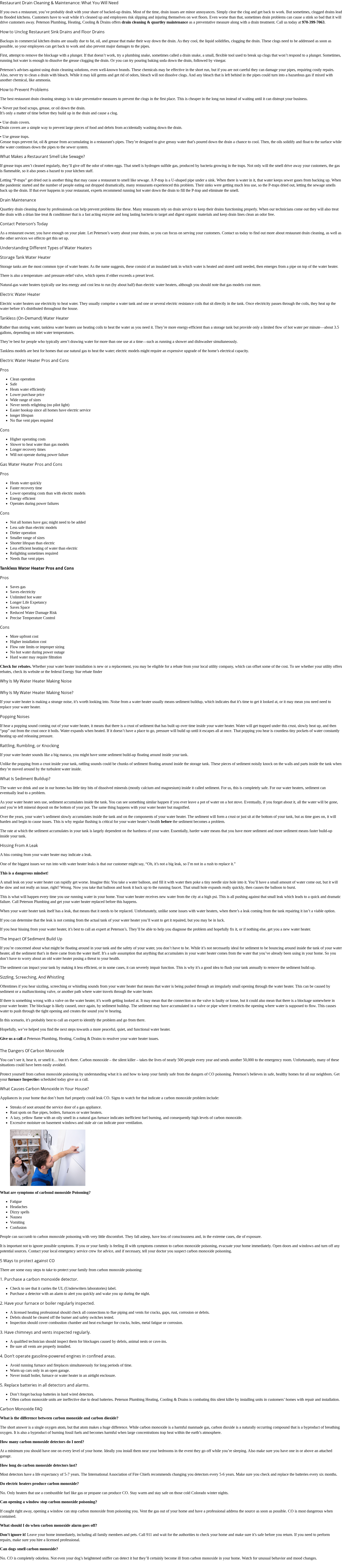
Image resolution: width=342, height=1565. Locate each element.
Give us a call (11, 1038)
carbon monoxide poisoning (209, 1251)
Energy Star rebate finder (82, 671)
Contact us (230, 233)
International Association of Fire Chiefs (119, 1474)
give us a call (77, 1079)
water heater (137, 1038)
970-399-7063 (313, 22)
